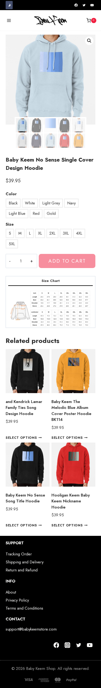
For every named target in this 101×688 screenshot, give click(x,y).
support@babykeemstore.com (31, 629)
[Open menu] (9, 20)
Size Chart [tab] (51, 280)
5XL (12, 244)
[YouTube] (92, 5)
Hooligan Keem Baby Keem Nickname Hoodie (70, 501)
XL (40, 233)
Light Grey (51, 203)
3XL (66, 233)
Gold (51, 213)
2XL (52, 233)
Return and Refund (22, 570)
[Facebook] (76, 5)
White (30, 203)
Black (13, 203)
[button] (89, 41)
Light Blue (17, 213)
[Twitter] (84, 5)
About (11, 592)
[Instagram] (67, 645)
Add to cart (66, 261)
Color (11, 194)
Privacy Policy (17, 600)
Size (10, 224)
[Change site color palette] (9, 5)
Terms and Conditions (24, 608)
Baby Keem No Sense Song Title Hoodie (25, 498)
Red (36, 213)
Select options (21, 437)
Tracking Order (19, 554)
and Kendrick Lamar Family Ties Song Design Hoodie (24, 407)
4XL (79, 233)
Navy (71, 203)
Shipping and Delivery (24, 562)
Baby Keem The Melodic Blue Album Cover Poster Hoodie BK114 (71, 411)
